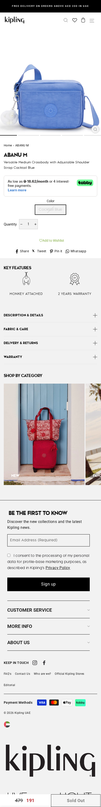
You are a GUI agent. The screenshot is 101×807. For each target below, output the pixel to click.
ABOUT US (18, 642)
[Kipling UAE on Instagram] (34, 663)
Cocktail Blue (50, 210)
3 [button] (50, 135)
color (50, 201)
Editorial (9, 685)
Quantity (10, 224)
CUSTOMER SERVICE (29, 610)
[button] (50, 240)
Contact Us (22, 673)
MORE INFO (19, 626)
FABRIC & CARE (16, 329)
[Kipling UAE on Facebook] (44, 663)
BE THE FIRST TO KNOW (38, 513)
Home (8, 145)
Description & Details (23, 315)
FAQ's (7, 673)
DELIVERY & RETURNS (21, 343)
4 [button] (72, 135)
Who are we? (42, 673)
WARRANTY (13, 357)
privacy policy (58, 568)
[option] (50, 6)
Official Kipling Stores (69, 673)
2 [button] (28, 135)
